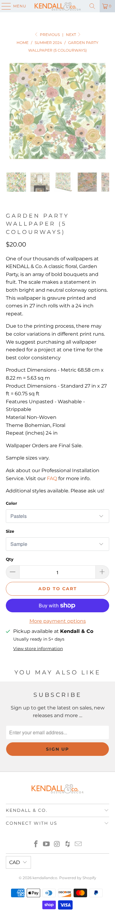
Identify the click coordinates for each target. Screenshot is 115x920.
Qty (9, 559)
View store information (38, 648)
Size (10, 531)
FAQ (52, 478)
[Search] (92, 6)
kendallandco (45, 877)
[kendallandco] (57, 6)
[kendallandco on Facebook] (35, 844)
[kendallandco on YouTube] (46, 844)
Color (11, 503)
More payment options (57, 621)
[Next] (104, 111)
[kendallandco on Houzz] (67, 844)
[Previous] (10, 111)
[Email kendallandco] (78, 844)
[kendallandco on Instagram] (57, 844)
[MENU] (3, 6)
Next (71, 34)
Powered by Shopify (77, 877)
